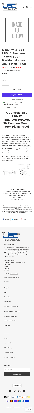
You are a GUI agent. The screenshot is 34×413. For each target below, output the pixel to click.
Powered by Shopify (23, 407)
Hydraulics (7, 297)
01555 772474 (14, 273)
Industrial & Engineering (11, 306)
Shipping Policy (8, 352)
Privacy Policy (8, 343)
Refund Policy (8, 348)
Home (5, 292)
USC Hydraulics (14, 407)
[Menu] (31, 7)
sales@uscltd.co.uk (13, 277)
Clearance (7, 325)
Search (6, 338)
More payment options (17, 99)
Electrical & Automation (10, 316)
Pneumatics (7, 301)
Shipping (4, 70)
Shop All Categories (9, 357)
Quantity (4, 80)
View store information (10, 107)
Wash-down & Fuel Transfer (12, 311)
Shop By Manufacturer (10, 321)
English (16, 385)
